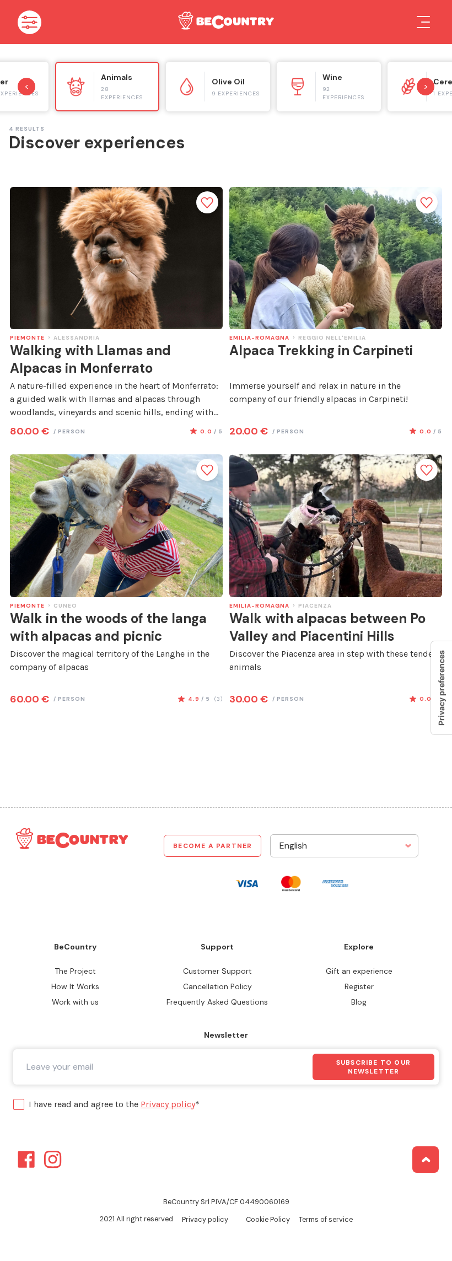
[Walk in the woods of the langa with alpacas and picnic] (116, 525)
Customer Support (217, 971)
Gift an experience (359, 971)
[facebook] (26, 1159)
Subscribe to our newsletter (373, 1067)
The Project (75, 971)
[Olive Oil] (218, 86)
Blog (359, 1002)
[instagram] (53, 1159)
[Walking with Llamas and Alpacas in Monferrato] (116, 258)
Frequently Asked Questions (217, 1002)
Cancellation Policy (217, 986)
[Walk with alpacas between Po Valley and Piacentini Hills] (335, 525)
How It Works (75, 986)
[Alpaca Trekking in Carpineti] (335, 258)
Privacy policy (168, 1104)
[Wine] (329, 86)
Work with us (75, 1002)
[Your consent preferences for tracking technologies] (441, 687)
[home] (225, 22)
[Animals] (107, 86)
